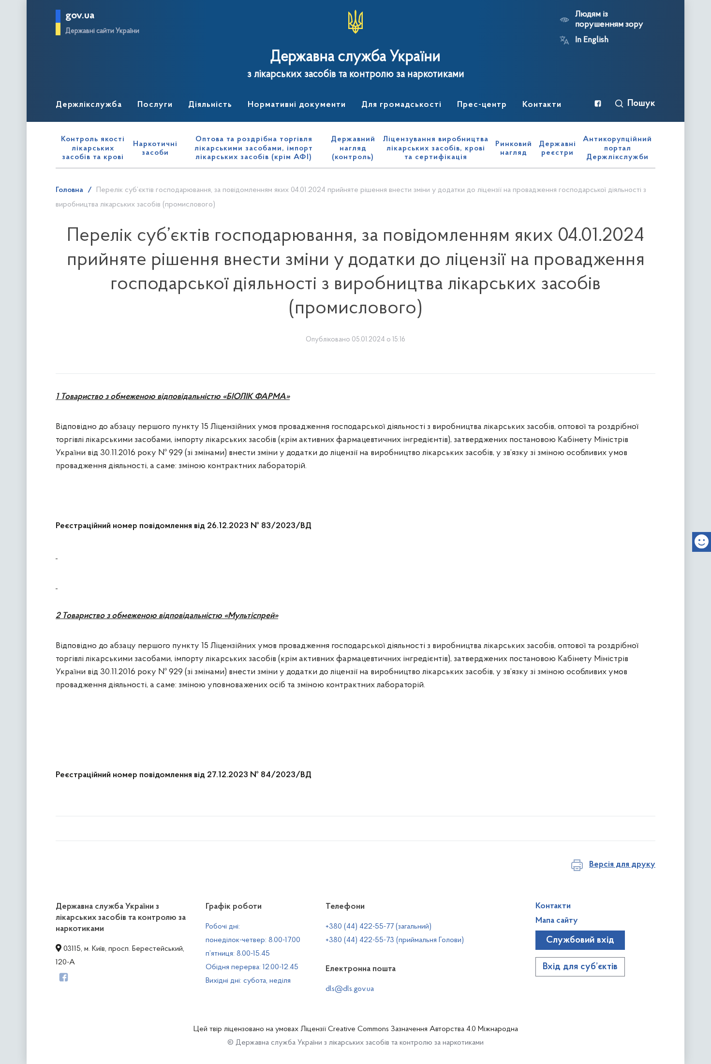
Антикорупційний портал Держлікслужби (617, 148)
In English (591, 40)
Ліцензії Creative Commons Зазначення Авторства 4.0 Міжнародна (409, 1029)
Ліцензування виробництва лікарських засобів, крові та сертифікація (436, 148)
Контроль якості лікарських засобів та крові (93, 148)
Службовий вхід (580, 940)
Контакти (553, 906)
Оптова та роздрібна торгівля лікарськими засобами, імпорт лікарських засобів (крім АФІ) (253, 148)
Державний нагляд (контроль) (353, 148)
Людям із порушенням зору (609, 19)
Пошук (641, 103)
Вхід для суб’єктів (580, 967)
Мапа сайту (556, 920)
